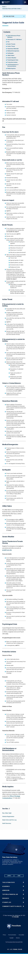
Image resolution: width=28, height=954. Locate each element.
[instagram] (21, 870)
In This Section (9, 16)
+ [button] (23, 882)
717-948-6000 (15, 917)
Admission (5, 890)
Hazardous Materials (13, 48)
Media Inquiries (11, 68)
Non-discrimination (12, 934)
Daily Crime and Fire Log (9, 820)
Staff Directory (6, 823)
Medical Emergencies (13, 51)
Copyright (11, 937)
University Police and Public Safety (11, 8)
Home (3, 6)
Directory (18, 937)
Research (5, 898)
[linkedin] (10, 870)
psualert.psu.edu (7, 550)
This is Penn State (8, 882)
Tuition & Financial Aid (10, 894)
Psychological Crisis (12, 60)
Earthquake (10, 53)
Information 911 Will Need (14, 39)
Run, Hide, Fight (6, 813)
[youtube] (18, 870)
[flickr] (14, 870)
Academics (6, 886)
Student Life (6, 902)
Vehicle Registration (8, 816)
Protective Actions (12, 62)
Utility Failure (10, 55)
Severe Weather (11, 57)
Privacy (4, 934)
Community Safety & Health (11, 906)
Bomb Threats (11, 44)
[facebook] (7, 870)
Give (19, 875)
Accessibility (21, 934)
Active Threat (11, 46)
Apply (9, 875)
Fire (8, 41)
